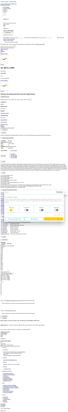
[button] (3, 247)
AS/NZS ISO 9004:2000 (3, 200)
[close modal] (4, 26)
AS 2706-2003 (4, 213)
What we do (5, 398)
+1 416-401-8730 (12, 1)
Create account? (9, 40)
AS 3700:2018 (4, 226)
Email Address (18, 37)
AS (1, 52)
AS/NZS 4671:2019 (5, 233)
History (3, 172)
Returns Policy (6, 388)
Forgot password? (11, 39)
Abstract (4, 132)
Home (2, 50)
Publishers (3, 51)
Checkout (4, 318)
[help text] (2, 76)
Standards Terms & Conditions (9, 385)
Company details (6, 399)
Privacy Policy (6, 390)
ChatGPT (3, 243)
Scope (3, 161)
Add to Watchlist (4, 80)
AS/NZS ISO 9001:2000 (3, 206)
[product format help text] (8, 272)
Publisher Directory (7, 380)
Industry (4, 236)
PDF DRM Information (8, 373)
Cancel (5, 30)
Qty (1, 280)
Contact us (5, 375)
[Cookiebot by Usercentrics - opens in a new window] (57, 192)
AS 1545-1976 (4, 212)
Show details (57, 214)
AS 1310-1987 (14, 157)
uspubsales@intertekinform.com (10, 360)
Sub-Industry (4, 239)
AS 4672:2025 (4, 122)
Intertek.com (13, 3)
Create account (7, 331)
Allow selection (34, 218)
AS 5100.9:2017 (4, 223)
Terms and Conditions (7, 392)
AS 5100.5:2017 (4, 231)
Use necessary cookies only (14, 218)
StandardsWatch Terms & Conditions (11, 387)
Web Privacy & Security (8, 391)
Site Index (5, 401)
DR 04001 (13, 154)
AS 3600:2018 (4, 229)
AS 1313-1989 (14, 156)
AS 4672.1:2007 (4, 53)
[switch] (26, 210)
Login (5, 40)
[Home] (5, 5)
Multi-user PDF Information (9, 374)
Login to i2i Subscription (6, 3)
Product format (4, 271)
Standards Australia (5, 113)
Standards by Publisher (8, 379)
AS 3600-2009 (4, 232)
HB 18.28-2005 (4, 210)
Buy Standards (6, 7)
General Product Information (7, 138)
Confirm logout (10, 30)
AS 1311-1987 (14, 155)
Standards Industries (7, 378)
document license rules (11, 310)
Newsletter (5, 397)
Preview (2, 64)
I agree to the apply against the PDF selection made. (18, 300)
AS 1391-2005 (4, 202)
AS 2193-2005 (4, 209)
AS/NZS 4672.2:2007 (5, 222)
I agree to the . (8, 310)
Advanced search (4, 49)
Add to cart (5, 129)
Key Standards (6, 377)
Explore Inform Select (40, 44)
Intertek (4, 400)
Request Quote (4, 333)
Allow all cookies (53, 218)
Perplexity (9, 243)
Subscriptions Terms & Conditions (10, 386)
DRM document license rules (12, 300)
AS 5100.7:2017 (4, 225)
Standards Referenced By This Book (9, 190)
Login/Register (8, 32)
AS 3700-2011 (4, 228)
